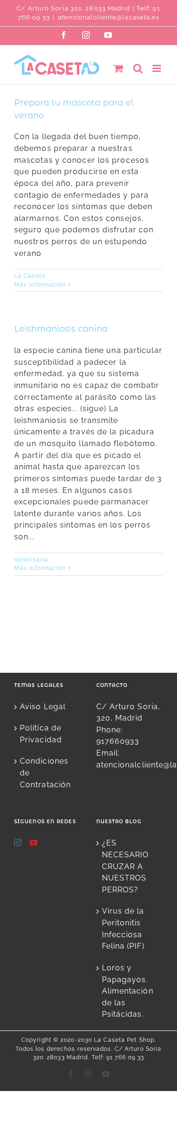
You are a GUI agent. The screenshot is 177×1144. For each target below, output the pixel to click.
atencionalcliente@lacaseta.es (109, 17)
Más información (40, 285)
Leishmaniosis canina (61, 329)
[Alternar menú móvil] (157, 68)
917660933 (118, 741)
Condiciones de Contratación (45, 773)
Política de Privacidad (41, 733)
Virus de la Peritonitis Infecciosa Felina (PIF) (123, 928)
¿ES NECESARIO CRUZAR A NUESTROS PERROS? (125, 866)
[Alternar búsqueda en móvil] (138, 68)
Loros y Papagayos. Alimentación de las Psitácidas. (127, 991)
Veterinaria (31, 559)
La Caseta (29, 276)
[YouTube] (34, 842)
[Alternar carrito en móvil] (119, 68)
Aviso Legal (43, 706)
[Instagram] (18, 842)
